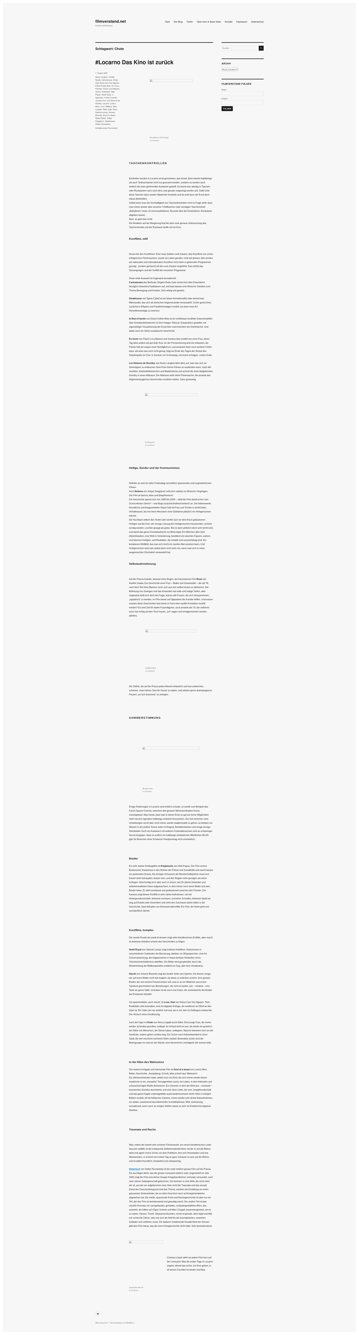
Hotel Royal (106, 94)
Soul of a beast (109, 115)
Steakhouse (110, 121)
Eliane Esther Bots (103, 85)
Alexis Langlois (101, 77)
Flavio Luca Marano (111, 88)
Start (167, 21)
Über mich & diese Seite (209, 21)
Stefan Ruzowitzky (103, 124)
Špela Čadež (100, 118)
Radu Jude (107, 109)
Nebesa (109, 106)
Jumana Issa (100, 100)
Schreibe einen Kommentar (106, 128)
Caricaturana (107, 80)
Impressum (241, 21)
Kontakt (228, 21)
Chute (115, 80)
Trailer (190, 21)
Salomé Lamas (101, 112)
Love (102, 106)
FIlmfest (98, 88)
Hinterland (106, 91)
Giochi (98, 91)
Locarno (106, 103)
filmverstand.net (110, 21)
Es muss (115, 85)
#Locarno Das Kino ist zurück (134, 62)
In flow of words (110, 97)
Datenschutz (257, 21)
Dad (97, 82)
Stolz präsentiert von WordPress (122, 1322)
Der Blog (178, 21)
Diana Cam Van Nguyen (109, 82)
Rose (115, 109)
